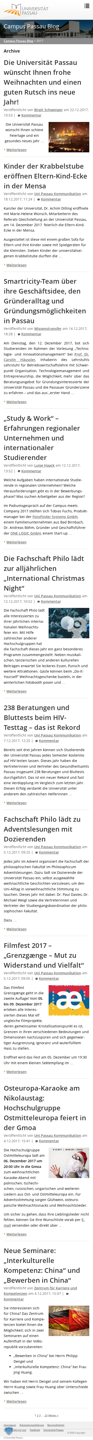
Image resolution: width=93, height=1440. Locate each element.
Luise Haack (44, 465)
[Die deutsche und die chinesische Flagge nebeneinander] (69, 1333)
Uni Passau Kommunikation (57, 194)
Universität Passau (53, 1430)
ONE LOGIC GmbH (25, 533)
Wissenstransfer (48, 328)
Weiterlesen (16, 265)
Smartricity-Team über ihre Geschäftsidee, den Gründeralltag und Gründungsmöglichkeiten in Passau (45, 301)
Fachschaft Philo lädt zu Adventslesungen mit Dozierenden (42, 829)
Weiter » (53, 1415)
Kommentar (31, 115)
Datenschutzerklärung (32, 1425)
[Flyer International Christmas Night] (69, 635)
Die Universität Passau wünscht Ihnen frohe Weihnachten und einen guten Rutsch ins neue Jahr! (42, 82)
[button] (9, 1431)
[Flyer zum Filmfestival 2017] (69, 1012)
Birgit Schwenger (48, 110)
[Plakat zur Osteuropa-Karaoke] (69, 1175)
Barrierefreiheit (55, 1425)
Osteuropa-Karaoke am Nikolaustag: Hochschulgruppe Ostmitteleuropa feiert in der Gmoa (45, 1108)
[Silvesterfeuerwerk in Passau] (69, 149)
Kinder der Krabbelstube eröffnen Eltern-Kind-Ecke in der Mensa (45, 176)
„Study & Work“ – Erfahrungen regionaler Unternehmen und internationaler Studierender (42, 438)
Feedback (35, 1430)
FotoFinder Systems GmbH (55, 516)
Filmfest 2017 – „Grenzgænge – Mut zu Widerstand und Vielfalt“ (44, 955)
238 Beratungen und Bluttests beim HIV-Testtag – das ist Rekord (42, 717)
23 (46, 1415)
